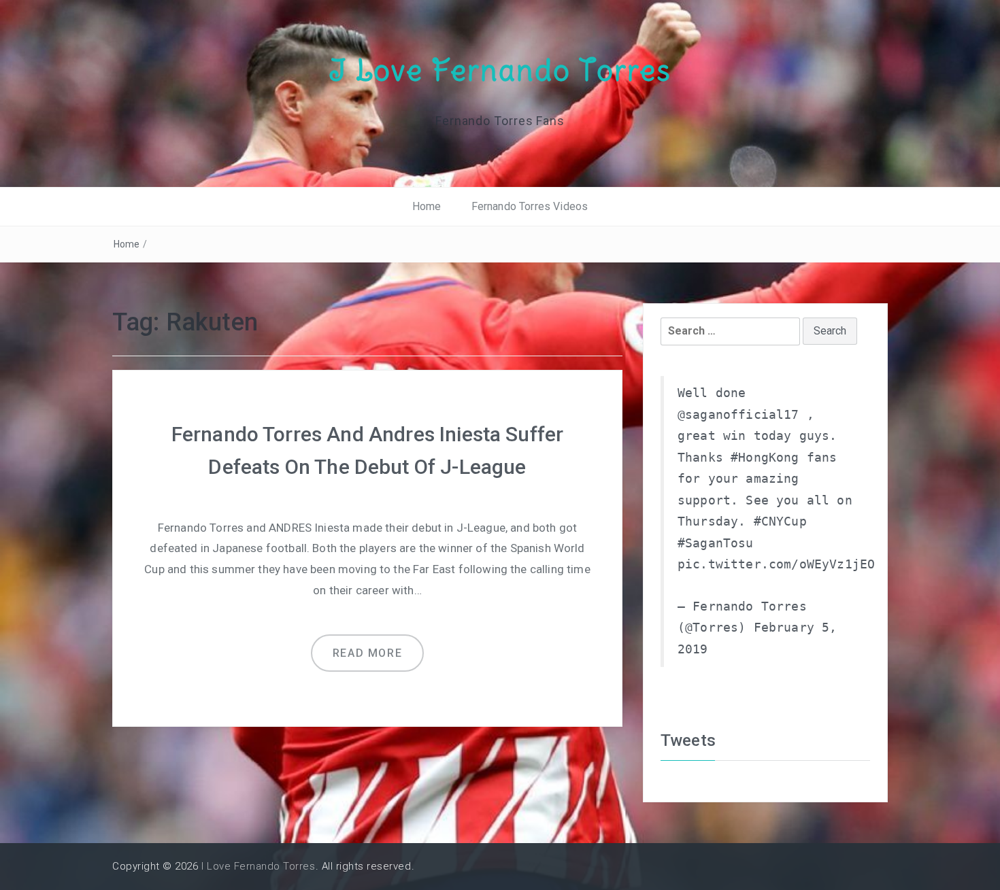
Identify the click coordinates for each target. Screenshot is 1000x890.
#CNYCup (780, 521)
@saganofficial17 (738, 415)
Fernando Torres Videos (529, 206)
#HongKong (765, 457)
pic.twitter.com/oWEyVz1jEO (776, 564)
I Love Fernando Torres (500, 70)
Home (426, 206)
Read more (367, 653)
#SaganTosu (716, 543)
